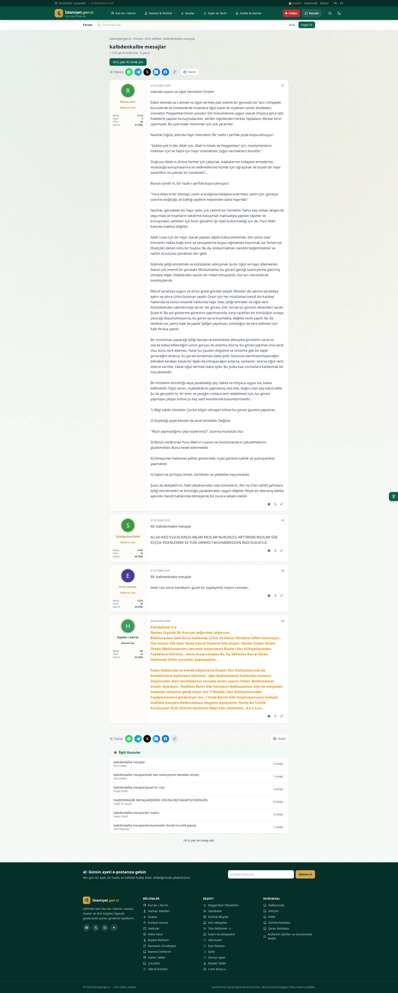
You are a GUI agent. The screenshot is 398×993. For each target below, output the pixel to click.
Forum (87, 25)
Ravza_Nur (127, 102)
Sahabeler (215, 911)
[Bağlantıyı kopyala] (174, 72)
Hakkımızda (311, 3)
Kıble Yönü (155, 934)
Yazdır (192, 72)
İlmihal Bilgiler (218, 917)
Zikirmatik (215, 940)
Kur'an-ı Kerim (158, 905)
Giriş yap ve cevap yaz (128, 62)
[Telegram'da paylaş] (138, 72)
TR (335, 3)
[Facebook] (86, 927)
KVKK (271, 917)
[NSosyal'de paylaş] (156, 72)
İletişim (324, 3)
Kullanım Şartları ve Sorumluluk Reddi (290, 936)
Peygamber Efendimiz (223, 905)
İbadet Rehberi (158, 940)
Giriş (292, 25)
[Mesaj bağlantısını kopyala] (281, 504)
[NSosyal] (114, 927)
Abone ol (305, 874)
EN (341, 3)
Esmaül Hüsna (158, 923)
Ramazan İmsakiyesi (162, 946)
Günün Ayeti (216, 957)
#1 (282, 85)
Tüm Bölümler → (219, 928)
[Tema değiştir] (339, 13)
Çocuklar (154, 963)
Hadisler (154, 928)
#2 (282, 520)
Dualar (152, 917)
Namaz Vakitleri (159, 911)
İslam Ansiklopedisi (221, 934)
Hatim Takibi (156, 957)
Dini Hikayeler (217, 923)
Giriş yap (189, 840)
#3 (282, 570)
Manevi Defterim (159, 952)
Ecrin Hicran (127, 587)
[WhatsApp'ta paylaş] (129, 72)
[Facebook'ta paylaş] (165, 72)
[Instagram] (105, 927)
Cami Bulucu (217, 969)
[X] (96, 927)
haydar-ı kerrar (128, 637)
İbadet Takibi (217, 963)
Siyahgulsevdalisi (128, 536)
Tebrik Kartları (158, 969)
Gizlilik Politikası (279, 923)
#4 (282, 621)
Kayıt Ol (306, 25)
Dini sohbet (153, 39)
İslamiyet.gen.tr (120, 39)
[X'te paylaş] (147, 72)
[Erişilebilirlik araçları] (393, 496)
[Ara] (330, 13)
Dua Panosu (216, 946)
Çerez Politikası (278, 928)
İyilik (211, 952)
